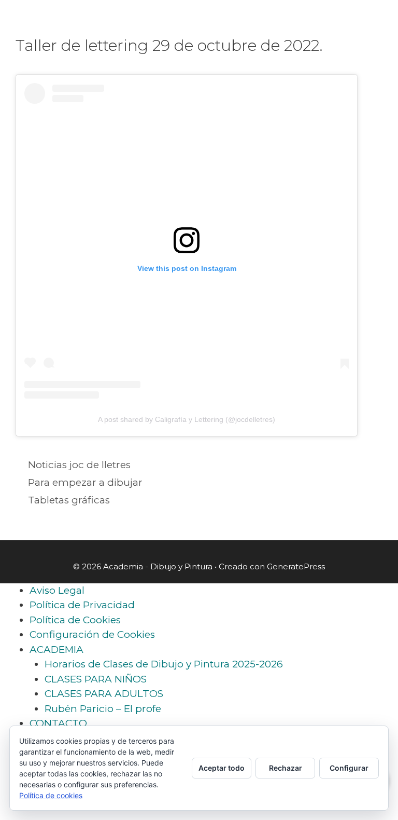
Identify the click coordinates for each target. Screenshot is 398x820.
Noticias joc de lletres (79, 465)
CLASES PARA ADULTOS (104, 694)
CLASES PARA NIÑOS (96, 679)
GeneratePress (296, 566)
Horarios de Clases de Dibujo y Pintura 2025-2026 (164, 664)
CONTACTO (58, 723)
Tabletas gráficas (69, 500)
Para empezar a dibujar (85, 482)
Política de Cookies (75, 620)
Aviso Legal (57, 590)
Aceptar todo (221, 767)
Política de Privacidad (82, 605)
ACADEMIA (56, 649)
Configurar (349, 767)
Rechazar (285, 767)
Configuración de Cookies (92, 634)
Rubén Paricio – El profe (103, 709)
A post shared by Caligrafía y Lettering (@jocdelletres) (186, 419)
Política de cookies (50, 795)
